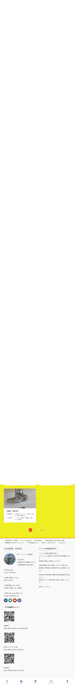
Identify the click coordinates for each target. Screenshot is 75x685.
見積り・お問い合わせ (48, 542)
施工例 (35, 683)
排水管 (28, 514)
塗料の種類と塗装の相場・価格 (54, 540)
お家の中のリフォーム (20, 514)
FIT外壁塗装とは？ (33, 542)
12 (41, 530)
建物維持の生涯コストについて (14, 542)
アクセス (67, 683)
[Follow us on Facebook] (6, 600)
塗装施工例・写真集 (11, 540)
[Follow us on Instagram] (19, 600)
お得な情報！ (38, 540)
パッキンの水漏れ (19, 517)
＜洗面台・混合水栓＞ (12, 511)
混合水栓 (19, 519)
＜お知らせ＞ (62, 542)
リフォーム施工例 (25, 540)
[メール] (10, 600)
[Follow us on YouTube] (15, 600)
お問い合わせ (51, 683)
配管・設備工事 (21, 515)
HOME (21, 683)
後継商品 (27, 517)
